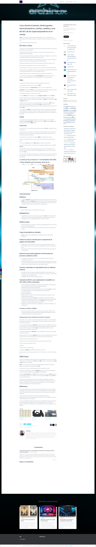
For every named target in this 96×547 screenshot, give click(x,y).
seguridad (74, 119)
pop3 (74, 117)
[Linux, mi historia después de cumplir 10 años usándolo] (51, 413)
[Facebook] (1, 268)
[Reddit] (1, 276)
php (73, 117)
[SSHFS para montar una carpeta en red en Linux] (48, 510)
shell (68, 120)
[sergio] (67, 161)
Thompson (21, 427)
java (73, 113)
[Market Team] (72, 161)
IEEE (26, 425)
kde (67, 115)
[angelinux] (22, 432)
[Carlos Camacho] (69, 161)
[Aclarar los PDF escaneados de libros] (28, 510)
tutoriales (65, 122)
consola (65, 110)
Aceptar (66, 545)
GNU (24, 425)
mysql (66, 117)
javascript (64, 115)
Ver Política (70, 545)
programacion (69, 119)
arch (72, 106)
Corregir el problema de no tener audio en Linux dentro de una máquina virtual (71, 47)
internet (71, 113)
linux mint (73, 115)
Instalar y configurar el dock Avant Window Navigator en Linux (71, 71)
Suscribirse (66, 36)
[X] (1, 270)
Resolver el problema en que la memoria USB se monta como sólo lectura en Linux (70, 151)
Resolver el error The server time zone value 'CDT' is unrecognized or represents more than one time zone (71, 79)
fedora (66, 111)
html (74, 111)
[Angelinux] (21, 2)
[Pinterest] (1, 271)
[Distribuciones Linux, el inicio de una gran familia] (25, 413)
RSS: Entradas (22, 539)
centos (69, 108)
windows (30, 427)
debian (74, 110)
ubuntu (68, 122)
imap (64, 113)
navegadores (70, 117)
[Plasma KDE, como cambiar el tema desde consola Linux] (67, 510)
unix (27, 427)
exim (64, 111)
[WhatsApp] (1, 277)
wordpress (64, 123)
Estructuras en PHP (70, 66)
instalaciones (67, 113)
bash (22, 425)
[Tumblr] (1, 274)
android (64, 106)
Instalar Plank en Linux (70, 51)
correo (69, 110)
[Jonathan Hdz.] (64, 161)
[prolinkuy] (75, 161)
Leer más (25, 527)
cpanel (72, 110)
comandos (73, 108)
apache (67, 106)
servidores (65, 120)
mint (64, 117)
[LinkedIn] (1, 273)
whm (71, 122)
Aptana (71, 106)
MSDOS (33, 425)
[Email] (1, 279)
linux (30, 425)
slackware (71, 120)
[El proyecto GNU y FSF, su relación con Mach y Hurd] (38, 413)
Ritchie (36, 425)
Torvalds (25, 427)
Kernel (29, 425)
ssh (74, 120)
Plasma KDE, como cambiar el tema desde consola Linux (67, 520)
